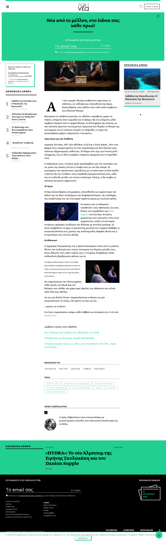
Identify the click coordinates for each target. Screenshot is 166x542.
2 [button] (142, 114)
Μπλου (99, 387)
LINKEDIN (128, 530)
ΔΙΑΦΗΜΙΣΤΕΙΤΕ (11, 509)
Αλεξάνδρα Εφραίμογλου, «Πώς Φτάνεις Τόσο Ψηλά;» (24, 156)
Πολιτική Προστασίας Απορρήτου (31, 496)
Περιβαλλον (153, 91)
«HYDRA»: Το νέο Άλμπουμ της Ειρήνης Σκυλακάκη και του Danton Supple (79, 458)
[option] (142, 88)
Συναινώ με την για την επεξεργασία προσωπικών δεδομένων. (18, 81)
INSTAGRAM (146, 530)
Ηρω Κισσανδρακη (82, 387)
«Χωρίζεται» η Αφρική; (23, 142)
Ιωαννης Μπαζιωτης (20, 148)
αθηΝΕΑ (49, 469)
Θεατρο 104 (52, 383)
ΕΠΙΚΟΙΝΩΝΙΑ (10, 512)
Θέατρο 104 (50, 315)
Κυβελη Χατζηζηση (19, 109)
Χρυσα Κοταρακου (103, 383)
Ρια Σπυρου (16, 135)
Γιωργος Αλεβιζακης (57, 387)
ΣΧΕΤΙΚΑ (9, 504)
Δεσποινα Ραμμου (19, 122)
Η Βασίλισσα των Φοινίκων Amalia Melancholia (69, 338)
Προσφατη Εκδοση (149, 480)
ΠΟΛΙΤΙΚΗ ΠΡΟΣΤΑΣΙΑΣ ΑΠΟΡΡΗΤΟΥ (19, 517)
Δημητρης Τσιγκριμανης (76, 383)
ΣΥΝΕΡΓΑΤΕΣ (10, 506)
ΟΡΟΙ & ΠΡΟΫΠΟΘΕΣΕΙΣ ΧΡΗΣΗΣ (17, 514)
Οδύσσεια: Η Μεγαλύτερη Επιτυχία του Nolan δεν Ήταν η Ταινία (24, 117)
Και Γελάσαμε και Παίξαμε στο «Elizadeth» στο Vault (71, 332)
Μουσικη (118, 447)
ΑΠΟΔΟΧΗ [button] (83, 538)
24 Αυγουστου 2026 (135, 91)
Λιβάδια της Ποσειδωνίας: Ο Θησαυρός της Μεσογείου (24, 104)
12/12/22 (49, 447)
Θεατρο (112, 387)
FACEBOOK (111, 530)
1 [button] (140, 114)
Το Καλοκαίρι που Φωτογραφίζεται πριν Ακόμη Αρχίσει (22, 130)
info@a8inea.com (49, 515)
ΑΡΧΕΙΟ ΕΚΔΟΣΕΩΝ (13, 501)
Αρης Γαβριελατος (56, 391)
